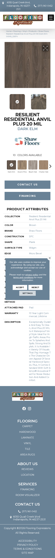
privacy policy (31, 274)
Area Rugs (27, 454)
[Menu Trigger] (51, 18)
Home (8, 31)
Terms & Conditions (27, 549)
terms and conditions (23, 277)
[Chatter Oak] (43, 165)
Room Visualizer (28, 495)
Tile (27, 449)
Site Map (28, 553)
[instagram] (29, 409)
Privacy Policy (27, 545)
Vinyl (24, 31)
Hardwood (27, 431)
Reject (35, 287)
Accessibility (27, 541)
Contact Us (27, 184)
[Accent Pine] (22, 165)
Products (33, 31)
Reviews (27, 469)
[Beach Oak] (33, 165)
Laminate (27, 437)
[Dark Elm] (11, 165)
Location (27, 474)
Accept (20, 287)
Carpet (27, 426)
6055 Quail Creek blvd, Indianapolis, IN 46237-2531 (18, 6)
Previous (4, 100)
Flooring (17, 31)
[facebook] (24, 409)
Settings (27, 293)
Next (50, 100)
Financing (27, 195)
